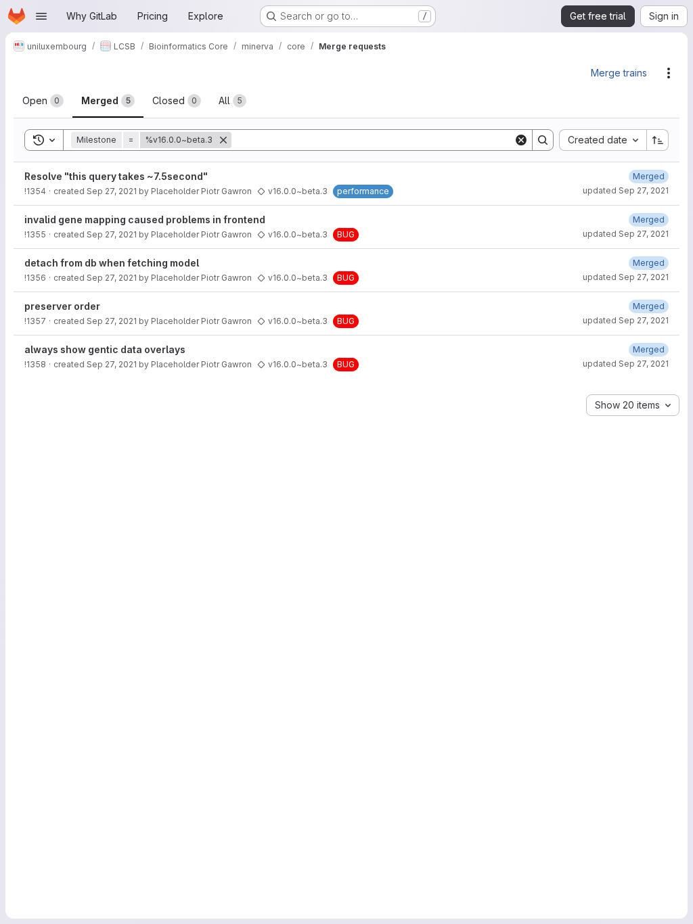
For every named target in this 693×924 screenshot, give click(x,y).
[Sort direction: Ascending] (658, 140)
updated (626, 190)
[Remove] (223, 140)
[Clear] (521, 140)
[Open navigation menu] (41, 16)
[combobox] (602, 140)
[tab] (43, 101)
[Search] (543, 140)
